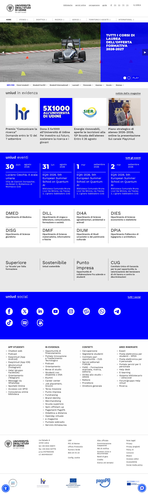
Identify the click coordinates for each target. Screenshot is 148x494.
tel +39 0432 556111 (47, 446)
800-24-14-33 (74, 453)
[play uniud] (86, 313)
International (125, 20)
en (115, 5)
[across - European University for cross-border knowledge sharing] (133, 483)
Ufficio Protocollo (75, 447)
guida (105, 5)
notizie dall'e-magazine (128, 93)
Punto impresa (85, 265)
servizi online (80, 5)
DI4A (81, 213)
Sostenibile (54, 262)
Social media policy (134, 465)
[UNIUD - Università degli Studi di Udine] (18, 8)
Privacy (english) (133, 447)
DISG (11, 230)
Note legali (131, 440)
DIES (116, 213)
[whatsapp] (101, 313)
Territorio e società (99, 20)
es (119, 5)
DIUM (82, 230)
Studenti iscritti (39, 85)
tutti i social (134, 297)
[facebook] (9, 313)
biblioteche (67, 5)
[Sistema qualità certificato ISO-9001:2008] (13, 483)
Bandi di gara (102, 457)
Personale (87, 85)
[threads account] (40, 324)
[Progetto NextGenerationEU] (73, 483)
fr (123, 5)
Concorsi (130, 453)
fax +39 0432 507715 (47, 449)
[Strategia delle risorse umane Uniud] (43, 483)
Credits (100, 460)
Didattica (40, 20)
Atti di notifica (103, 448)
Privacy (129, 443)
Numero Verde (74, 450)
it (111, 5)
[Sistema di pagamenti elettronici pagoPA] (103, 483)
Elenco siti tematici (105, 463)
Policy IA (130, 450)
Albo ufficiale (102, 440)
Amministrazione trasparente (104, 444)
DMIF (47, 230)
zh (127, 5)
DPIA (116, 230)
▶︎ (145, 52)
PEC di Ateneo (74, 443)
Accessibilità (131, 462)
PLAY (136, 77)
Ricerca (58, 20)
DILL (47, 213)
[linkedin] (40, 313)
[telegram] (117, 313)
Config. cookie (74, 458)
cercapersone (94, 5)
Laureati (75, 85)
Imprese (99, 85)
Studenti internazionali (59, 85)
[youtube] (55, 313)
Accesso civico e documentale (104, 453)
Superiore (16, 262)
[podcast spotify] (24, 324)
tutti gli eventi (133, 157)
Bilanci (129, 456)
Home (8, 20)
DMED (12, 213)
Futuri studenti (23, 85)
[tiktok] (9, 324)
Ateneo (22, 20)
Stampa (119, 85)
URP (69, 440)
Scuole (109, 85)
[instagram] (71, 313)
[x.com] (24, 313)
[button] (124, 77)
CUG (115, 262)
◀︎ (3, 52)
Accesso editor (132, 459)
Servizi (75, 20)
